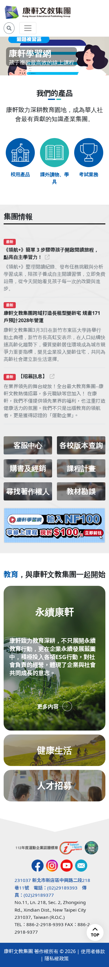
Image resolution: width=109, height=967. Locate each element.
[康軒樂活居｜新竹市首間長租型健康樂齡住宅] (54, 525)
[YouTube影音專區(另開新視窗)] (66, 866)
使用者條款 (93, 951)
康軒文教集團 (18, 951)
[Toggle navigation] (27, 28)
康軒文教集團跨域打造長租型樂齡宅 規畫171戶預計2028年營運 (52, 317)
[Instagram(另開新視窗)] (52, 866)
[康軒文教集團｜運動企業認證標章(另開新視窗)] (49, 848)
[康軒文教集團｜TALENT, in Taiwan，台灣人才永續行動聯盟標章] (91, 848)
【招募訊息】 (32, 376)
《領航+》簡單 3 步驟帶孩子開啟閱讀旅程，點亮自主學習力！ (51, 253)
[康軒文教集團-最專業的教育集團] (38, 12)
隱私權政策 (57, 958)
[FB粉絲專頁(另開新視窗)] (37, 866)
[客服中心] (81, 866)
